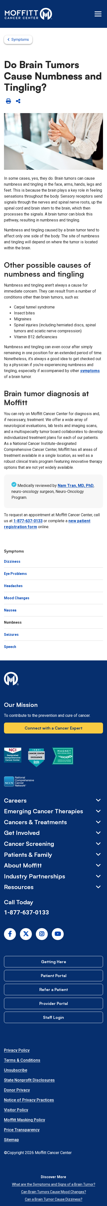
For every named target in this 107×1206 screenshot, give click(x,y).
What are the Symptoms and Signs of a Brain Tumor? (53, 1184)
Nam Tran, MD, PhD (76, 485)
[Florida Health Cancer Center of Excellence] (36, 758)
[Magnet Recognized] (62, 758)
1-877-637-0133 (28, 520)
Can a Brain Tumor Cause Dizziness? (53, 1199)
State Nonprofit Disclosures (29, 1080)
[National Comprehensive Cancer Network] (19, 782)
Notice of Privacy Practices (29, 1100)
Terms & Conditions (22, 1060)
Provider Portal (53, 1003)
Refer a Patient (53, 989)
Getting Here (53, 961)
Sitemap (11, 1139)
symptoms (90, 370)
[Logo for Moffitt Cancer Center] (53, 679)
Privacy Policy (17, 1050)
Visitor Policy (16, 1110)
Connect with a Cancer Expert (53, 728)
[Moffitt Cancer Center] (28, 13)
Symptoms (20, 40)
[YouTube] (58, 934)
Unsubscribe (15, 1070)
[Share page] (18, 101)
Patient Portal (53, 975)
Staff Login (53, 1017)
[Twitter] (26, 934)
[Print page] (8, 101)
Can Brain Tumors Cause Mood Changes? (53, 1192)
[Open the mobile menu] (98, 14)
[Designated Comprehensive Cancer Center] (12, 758)
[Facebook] (10, 934)
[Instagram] (42, 934)
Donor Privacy (17, 1090)
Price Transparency (22, 1129)
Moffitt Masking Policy (24, 1120)
